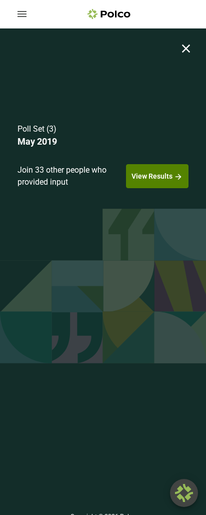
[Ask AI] (184, 493)
